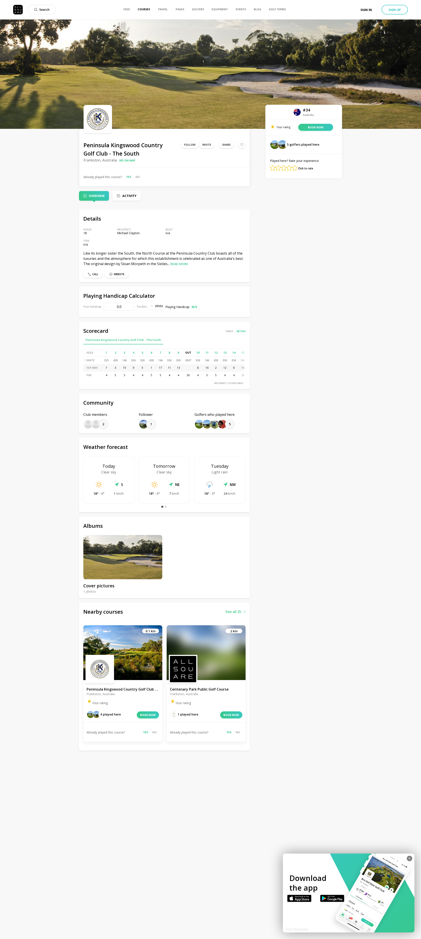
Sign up (395, 10)
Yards (229, 331)
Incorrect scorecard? (228, 383)
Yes (128, 177)
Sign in (366, 10)
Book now (148, 715)
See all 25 (233, 611)
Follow (190, 145)
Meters (241, 331)
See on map (127, 160)
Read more (179, 264)
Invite (206, 145)
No (138, 177)
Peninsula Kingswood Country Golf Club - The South (123, 340)
